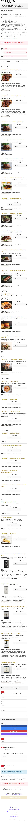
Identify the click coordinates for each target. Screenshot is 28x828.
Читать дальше (14, 578)
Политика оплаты (14, 814)
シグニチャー (16, 61)
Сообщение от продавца (7, 10)
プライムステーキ (5, 61)
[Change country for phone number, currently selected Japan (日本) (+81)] (2, 749)
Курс (23, 61)
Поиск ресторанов (14, 816)
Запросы (3, 710)
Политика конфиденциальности (14, 811)
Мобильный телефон (7, 747)
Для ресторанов (14, 807)
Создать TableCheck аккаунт (9, 775)
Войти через (4, 723)
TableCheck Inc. (13, 819)
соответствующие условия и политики (14, 794)
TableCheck (14, 733)
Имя (3, 739)
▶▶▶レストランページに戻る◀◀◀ (10, 39)
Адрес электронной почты (9, 765)
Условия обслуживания (14, 809)
